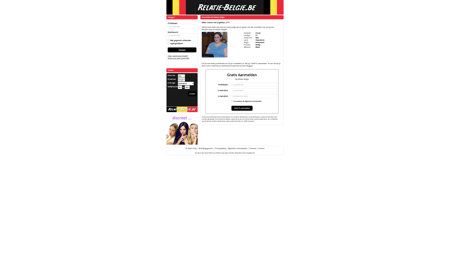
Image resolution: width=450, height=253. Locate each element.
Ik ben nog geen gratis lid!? (178, 58)
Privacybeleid (220, 148)
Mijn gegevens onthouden (180, 40)
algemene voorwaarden (253, 101)
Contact (261, 148)
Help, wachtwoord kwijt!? (178, 56)
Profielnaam (223, 84)
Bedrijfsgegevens (206, 148)
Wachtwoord (172, 32)
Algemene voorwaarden (237, 148)
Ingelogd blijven (176, 43)
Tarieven (252, 148)
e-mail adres (223, 90)
